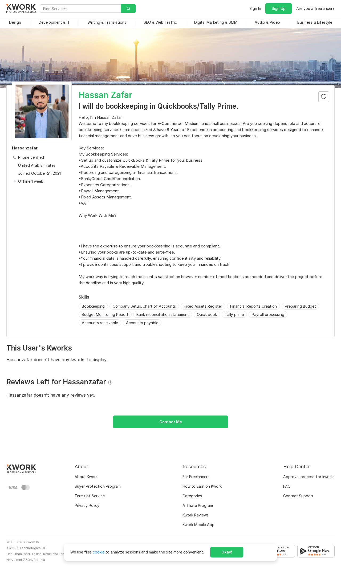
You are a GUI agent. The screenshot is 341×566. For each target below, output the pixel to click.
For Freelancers (195, 476)
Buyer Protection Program (98, 486)
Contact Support (298, 496)
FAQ (287, 486)
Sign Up (279, 8)
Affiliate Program (197, 505)
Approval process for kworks (309, 476)
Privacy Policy (87, 505)
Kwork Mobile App (198, 524)
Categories (192, 496)
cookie (98, 552)
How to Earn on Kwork (202, 486)
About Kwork (86, 476)
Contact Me (170, 422)
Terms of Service (90, 496)
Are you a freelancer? (315, 8)
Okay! (226, 552)
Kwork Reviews (195, 515)
